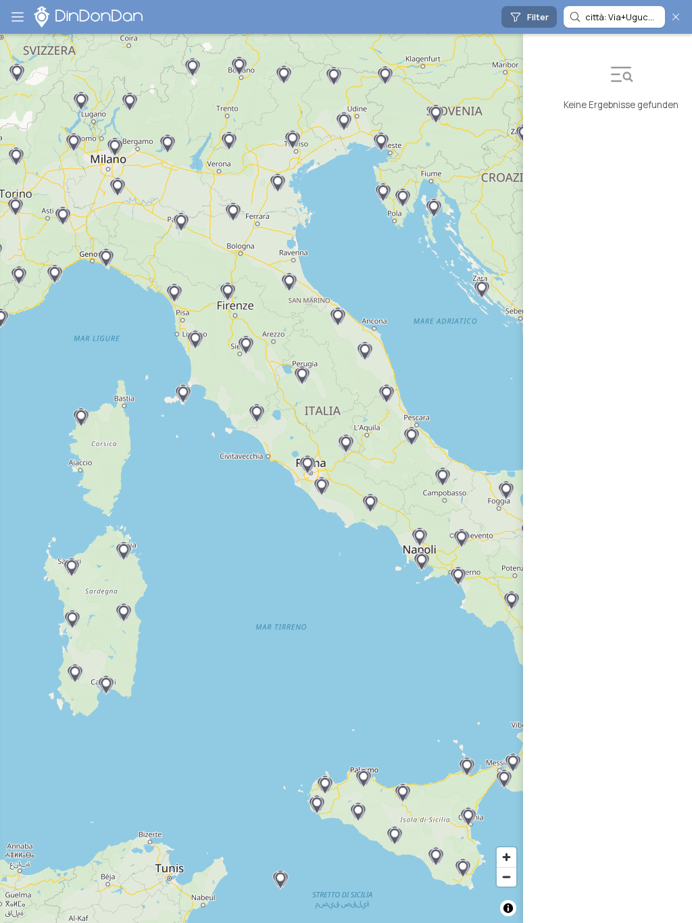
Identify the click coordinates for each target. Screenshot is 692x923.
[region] (261, 478)
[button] (482, 289)
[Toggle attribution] (508, 908)
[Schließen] (676, 17)
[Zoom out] (506, 877)
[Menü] (17, 17)
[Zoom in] (506, 857)
